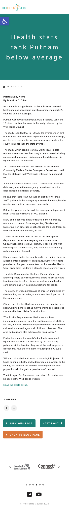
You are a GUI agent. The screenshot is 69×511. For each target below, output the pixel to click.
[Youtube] (38, 496)
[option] (22, 466)
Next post (51, 423)
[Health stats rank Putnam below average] (6, 408)
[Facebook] (29, 496)
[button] (4, 21)
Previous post (21, 423)
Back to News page (24, 435)
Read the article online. (15, 385)
